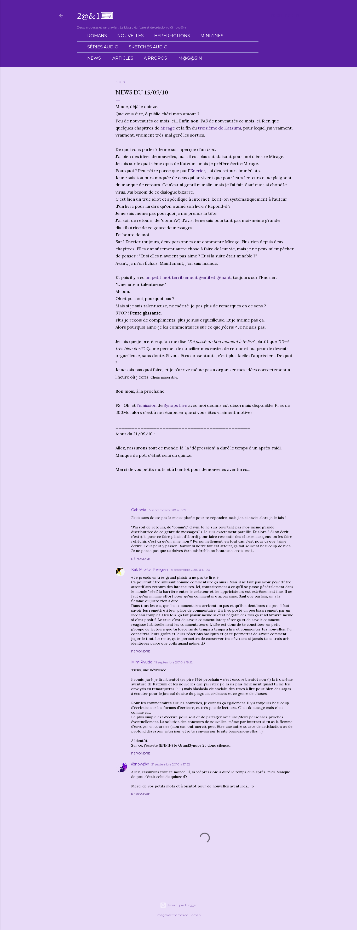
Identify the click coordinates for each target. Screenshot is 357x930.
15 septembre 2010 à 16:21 (167, 510)
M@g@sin (190, 58)
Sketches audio (148, 46)
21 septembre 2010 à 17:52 (170, 764)
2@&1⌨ (95, 15)
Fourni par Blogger (182, 905)
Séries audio (102, 46)
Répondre (140, 559)
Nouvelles (130, 35)
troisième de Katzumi (219, 128)
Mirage (167, 128)
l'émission (147, 405)
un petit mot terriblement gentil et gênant (188, 277)
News (94, 58)
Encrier (197, 170)
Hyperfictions (172, 35)
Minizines (211, 35)
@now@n (140, 764)
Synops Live (175, 405)
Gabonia (138, 510)
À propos (155, 58)
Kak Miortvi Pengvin (149, 569)
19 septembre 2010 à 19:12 (173, 662)
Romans (97, 35)
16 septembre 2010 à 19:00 (190, 570)
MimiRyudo (141, 662)
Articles (122, 58)
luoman (195, 915)
